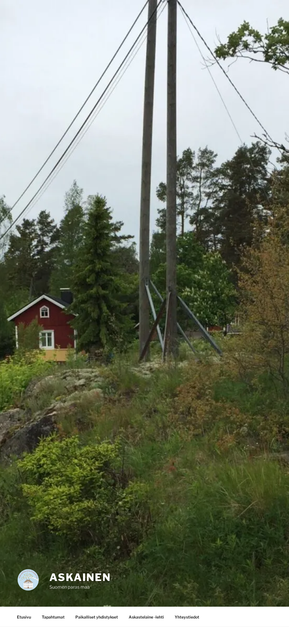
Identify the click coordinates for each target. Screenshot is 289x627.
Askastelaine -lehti (146, 617)
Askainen (80, 577)
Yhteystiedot (187, 617)
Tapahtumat (53, 617)
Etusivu (24, 617)
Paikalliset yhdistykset (96, 617)
